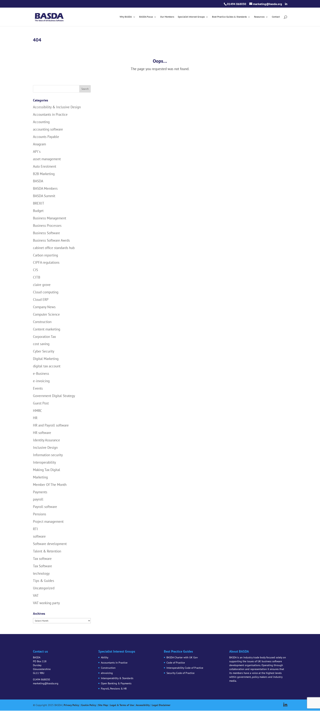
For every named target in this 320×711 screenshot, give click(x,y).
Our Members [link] (167, 17)
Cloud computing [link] (45, 292)
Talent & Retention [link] (47, 551)
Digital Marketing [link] (46, 358)
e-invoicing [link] (41, 381)
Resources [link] (259, 17)
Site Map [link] (103, 705)
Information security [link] (48, 455)
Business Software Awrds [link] (51, 240)
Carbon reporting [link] (45, 255)
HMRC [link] (37, 410)
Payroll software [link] (45, 506)
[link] (49, 16)
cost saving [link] (41, 344)
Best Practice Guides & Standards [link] (229, 17)
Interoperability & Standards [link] (117, 678)
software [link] (39, 536)
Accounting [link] (41, 122)
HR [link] (35, 418)
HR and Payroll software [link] (51, 425)
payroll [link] (38, 499)
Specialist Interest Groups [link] (191, 17)
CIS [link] (35, 270)
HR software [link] (42, 432)
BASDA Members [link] (45, 188)
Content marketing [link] (46, 329)
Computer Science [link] (46, 314)
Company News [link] (44, 307)
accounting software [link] (48, 129)
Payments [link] (40, 492)
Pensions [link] (39, 514)
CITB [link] (36, 277)
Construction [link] (42, 322)
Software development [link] (50, 544)
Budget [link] (38, 210)
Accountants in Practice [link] (50, 114)
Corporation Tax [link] (44, 336)
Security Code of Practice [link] (180, 673)
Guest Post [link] (41, 403)
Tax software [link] (42, 558)
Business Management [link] (49, 218)
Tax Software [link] (42, 566)
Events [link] (38, 388)
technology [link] (41, 573)
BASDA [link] (38, 181)
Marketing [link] (40, 477)
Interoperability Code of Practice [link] (184, 667)
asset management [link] (47, 159)
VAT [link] (36, 595)
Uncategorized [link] (43, 588)
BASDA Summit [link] (44, 196)
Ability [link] (104, 657)
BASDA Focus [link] (146, 17)
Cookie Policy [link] (88, 705)
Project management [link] (48, 521)
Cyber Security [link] (43, 351)
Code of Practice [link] (175, 662)
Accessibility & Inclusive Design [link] (57, 107)
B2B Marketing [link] (44, 174)
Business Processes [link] (47, 225)
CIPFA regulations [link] (46, 262)
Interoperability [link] (44, 462)
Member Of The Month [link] (49, 484)
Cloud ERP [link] (41, 299)
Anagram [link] (39, 144)
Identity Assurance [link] (46, 440)
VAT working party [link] (46, 603)
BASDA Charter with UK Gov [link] (182, 657)
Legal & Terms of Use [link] (122, 705)
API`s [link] (37, 151)
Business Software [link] (46, 233)
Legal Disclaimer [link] (161, 705)
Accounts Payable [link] (46, 136)
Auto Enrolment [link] (44, 166)
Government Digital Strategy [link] (54, 396)
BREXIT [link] (38, 203)
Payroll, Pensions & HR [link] (114, 688)
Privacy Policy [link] (71, 705)
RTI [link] (35, 529)
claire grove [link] (42, 284)
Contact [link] (276, 17)
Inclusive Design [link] (45, 447)
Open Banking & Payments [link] (116, 683)
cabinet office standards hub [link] (54, 248)
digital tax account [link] (46, 366)
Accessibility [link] (143, 705)
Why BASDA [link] (126, 17)
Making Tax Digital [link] (46, 470)
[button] (286, 4)
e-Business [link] (41, 373)
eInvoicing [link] (107, 673)
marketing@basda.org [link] (45, 683)
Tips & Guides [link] (43, 580)
